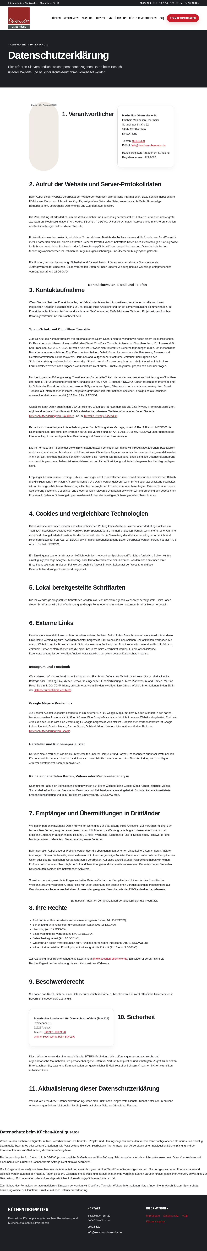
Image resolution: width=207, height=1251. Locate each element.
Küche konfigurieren (143, 18)
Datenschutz (171, 1215)
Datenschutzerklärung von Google (49, 731)
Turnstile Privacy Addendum (100, 416)
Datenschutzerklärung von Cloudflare (51, 416)
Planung (87, 18)
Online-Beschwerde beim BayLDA (54, 1036)
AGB (185, 1215)
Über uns (120, 18)
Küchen (56, 18)
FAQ (161, 18)
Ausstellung (104, 18)
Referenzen (71, 18)
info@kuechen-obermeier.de (148, 145)
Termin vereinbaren (183, 18)
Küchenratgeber (155, 1221)
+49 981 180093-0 (55, 1032)
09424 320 (145, 3)
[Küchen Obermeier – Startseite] (19, 18)
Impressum (153, 1215)
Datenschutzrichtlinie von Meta (52, 690)
